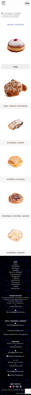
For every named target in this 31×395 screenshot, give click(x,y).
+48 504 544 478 (15, 366)
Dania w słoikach (15, 272)
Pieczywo (15, 268)
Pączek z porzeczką (11, 17)
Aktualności (15, 288)
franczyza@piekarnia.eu (15, 312)
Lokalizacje (15, 284)
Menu (15, 264)
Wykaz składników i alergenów (15, 334)
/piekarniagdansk (16, 375)
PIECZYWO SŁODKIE (11, 15)
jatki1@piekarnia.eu (15, 352)
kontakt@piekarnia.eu (15, 325)
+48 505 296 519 (15, 347)
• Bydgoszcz (15, 276)
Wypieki (18, 13)
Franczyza (15, 282)
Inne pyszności (15, 274)
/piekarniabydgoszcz (16, 356)
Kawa (15, 286)
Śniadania (15, 266)
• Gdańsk (15, 278)
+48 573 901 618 (15, 307)
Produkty (8, 13)
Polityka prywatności (15, 331)
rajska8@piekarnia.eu (15, 371)
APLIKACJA (15, 280)
